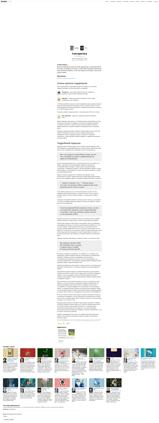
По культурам (125, 1)
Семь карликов (71, 78)
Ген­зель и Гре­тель (46, 389)
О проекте (156, 1)
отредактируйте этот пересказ (88, 320)
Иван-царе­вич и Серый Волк (115, 389)
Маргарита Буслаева (64, 319)
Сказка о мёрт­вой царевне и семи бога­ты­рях (12, 360)
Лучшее (107, 1)
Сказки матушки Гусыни (29, 359)
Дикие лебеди (63, 388)
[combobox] (56, 1)
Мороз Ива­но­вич (81, 388)
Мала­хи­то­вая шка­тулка (12, 389)
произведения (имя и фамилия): (12, 414)
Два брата (45, 358)
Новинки (137, 1)
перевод (78, 319)
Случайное (142, 1)
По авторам (132, 1)
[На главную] (3, 1)
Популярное (112, 1)
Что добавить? (149, 1)
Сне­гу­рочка (79, 358)
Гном (112, 358)
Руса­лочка (28, 388)
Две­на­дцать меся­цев (98, 389)
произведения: (9, 409)
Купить (62, 341)
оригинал (81, 60)
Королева (65, 78)
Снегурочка (59, 78)
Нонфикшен (119, 1)
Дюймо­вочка (63, 358)
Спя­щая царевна (98, 358)
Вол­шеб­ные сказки (146, 358)
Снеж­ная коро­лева (132, 359)
